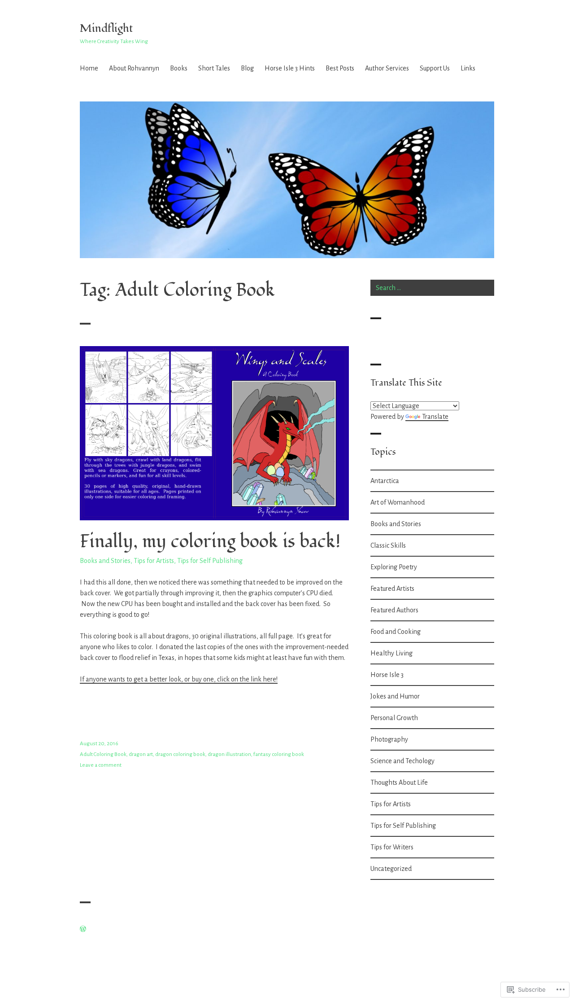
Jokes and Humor (395, 696)
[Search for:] (432, 287)
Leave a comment (101, 765)
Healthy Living (391, 653)
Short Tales (214, 68)
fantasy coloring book (278, 754)
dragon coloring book (180, 754)
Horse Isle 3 (387, 674)
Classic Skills (388, 545)
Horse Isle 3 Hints (290, 68)
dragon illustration (229, 754)
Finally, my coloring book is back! (210, 541)
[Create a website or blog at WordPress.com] (83, 930)
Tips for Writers (391, 847)
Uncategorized (391, 868)
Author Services (387, 68)
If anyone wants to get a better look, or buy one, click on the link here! (179, 679)
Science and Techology (402, 761)
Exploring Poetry (393, 567)
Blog (247, 68)
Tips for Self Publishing (210, 560)
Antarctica (384, 480)
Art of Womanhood (397, 502)
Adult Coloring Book (103, 754)
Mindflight (106, 28)
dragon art (141, 754)
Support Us (435, 68)
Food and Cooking (395, 631)
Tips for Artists (154, 560)
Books (178, 68)
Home (89, 68)
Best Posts (340, 68)
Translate (435, 416)
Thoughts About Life (399, 782)
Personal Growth (394, 717)
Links (468, 68)
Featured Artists (392, 588)
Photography (389, 739)
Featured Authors (394, 610)
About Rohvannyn (134, 68)
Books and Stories (105, 560)
